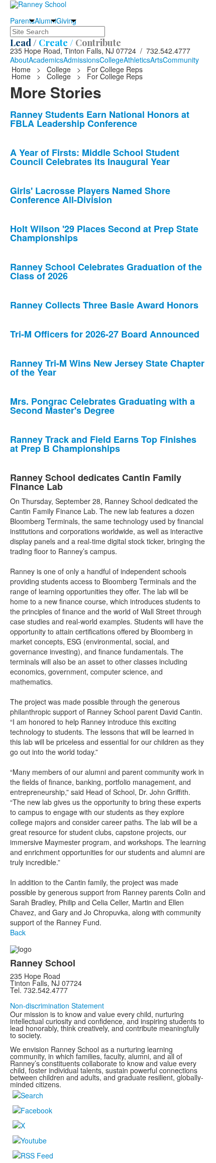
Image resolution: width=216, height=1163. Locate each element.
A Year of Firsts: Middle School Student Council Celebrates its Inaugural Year (94, 157)
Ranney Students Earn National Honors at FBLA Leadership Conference (99, 119)
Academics (46, 60)
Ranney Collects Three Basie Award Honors (104, 304)
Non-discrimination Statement (57, 1006)
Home (22, 69)
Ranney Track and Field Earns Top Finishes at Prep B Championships (103, 444)
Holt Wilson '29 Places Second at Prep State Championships (104, 233)
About (19, 60)
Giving (66, 21)
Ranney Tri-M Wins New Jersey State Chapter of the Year (107, 368)
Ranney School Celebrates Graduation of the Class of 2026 (106, 271)
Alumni (45, 21)
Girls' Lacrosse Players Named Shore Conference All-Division (90, 195)
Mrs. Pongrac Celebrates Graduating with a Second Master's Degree (102, 406)
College (111, 60)
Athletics (137, 60)
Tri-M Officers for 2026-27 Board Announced (104, 334)
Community (181, 60)
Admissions (81, 60)
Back (18, 932)
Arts (156, 60)
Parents (22, 21)
